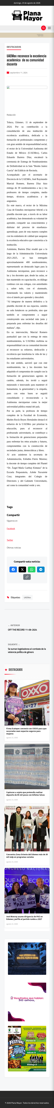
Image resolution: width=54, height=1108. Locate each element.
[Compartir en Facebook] (13, 569)
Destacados (14, 47)
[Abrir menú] (49, 28)
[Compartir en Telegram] (41, 569)
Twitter (10, 540)
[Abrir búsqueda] (43, 28)
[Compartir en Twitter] (22, 569)
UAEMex (27, 597)
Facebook (11, 528)
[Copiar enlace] (27, 577)
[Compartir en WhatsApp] (31, 569)
